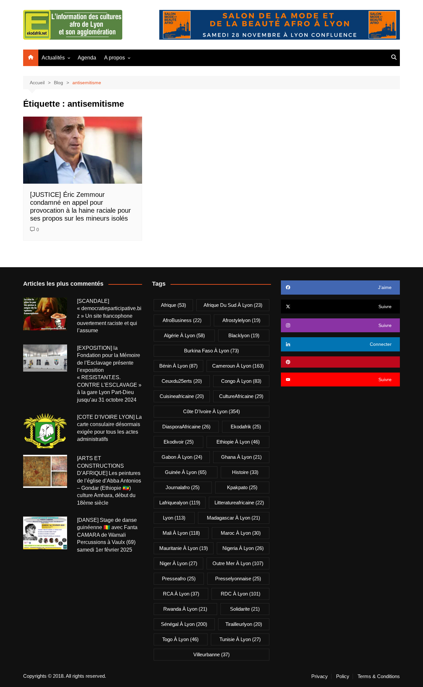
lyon (174, 518)
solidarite (245, 609)
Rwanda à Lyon (185, 609)
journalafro (183, 487)
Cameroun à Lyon (238, 366)
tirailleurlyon (243, 624)
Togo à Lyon (180, 639)
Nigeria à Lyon (243, 548)
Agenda (87, 57)
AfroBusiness (182, 320)
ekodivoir (179, 442)
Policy (342, 676)
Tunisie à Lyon (240, 639)
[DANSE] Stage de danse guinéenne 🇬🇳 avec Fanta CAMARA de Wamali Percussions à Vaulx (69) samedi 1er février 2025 (107, 535)
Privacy (319, 676)
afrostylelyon (241, 320)
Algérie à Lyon (184, 335)
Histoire (245, 472)
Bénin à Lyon (178, 366)
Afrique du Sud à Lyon (233, 305)
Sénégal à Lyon (184, 624)
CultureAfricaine (241, 396)
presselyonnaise (238, 578)
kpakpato (242, 487)
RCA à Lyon (181, 594)
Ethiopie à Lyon (238, 442)
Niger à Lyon (178, 563)
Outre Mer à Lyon (237, 563)
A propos (114, 57)
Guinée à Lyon (186, 472)
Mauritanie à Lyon (183, 548)
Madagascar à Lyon (233, 518)
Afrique (173, 305)
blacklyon (243, 335)
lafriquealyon (179, 502)
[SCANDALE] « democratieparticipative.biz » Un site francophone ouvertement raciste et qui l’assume (109, 316)
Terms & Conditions (379, 676)
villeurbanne (211, 654)
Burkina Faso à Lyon (211, 350)
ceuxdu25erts (182, 381)
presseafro (179, 578)
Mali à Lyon (181, 533)
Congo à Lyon (241, 381)
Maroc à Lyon (241, 533)
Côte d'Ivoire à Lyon (211, 411)
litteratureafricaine (239, 502)
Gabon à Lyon (182, 457)
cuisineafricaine (182, 396)
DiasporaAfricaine (186, 426)
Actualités (53, 57)
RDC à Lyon (240, 594)
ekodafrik (246, 426)
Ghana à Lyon (241, 457)
